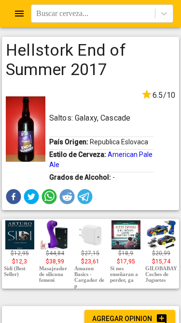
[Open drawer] (19, 13)
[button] (13, 196)
